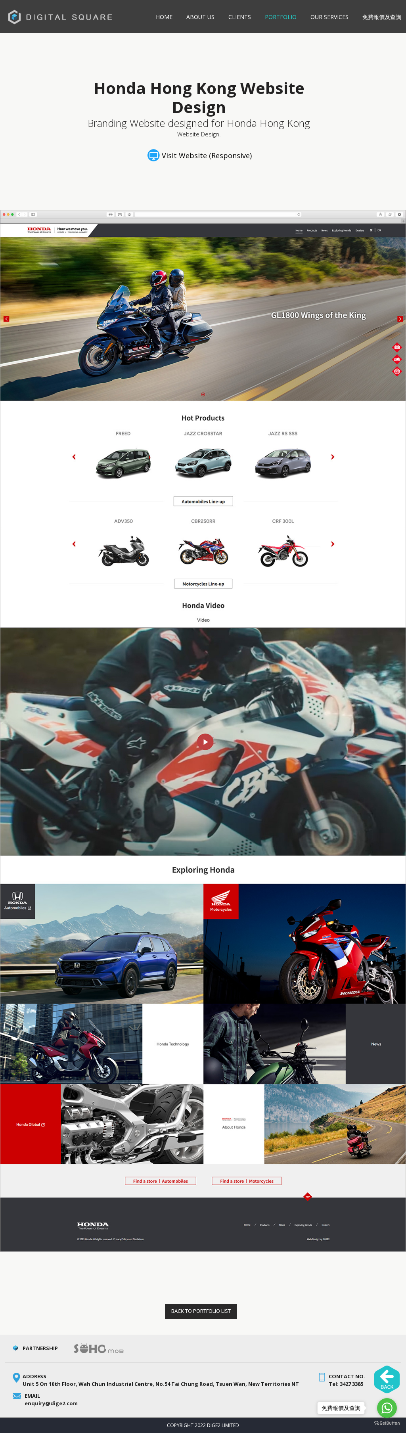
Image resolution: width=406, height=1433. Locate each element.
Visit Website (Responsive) (207, 155)
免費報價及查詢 (381, 17)
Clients (239, 17)
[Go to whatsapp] (387, 1408)
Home (164, 17)
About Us (200, 17)
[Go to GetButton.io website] (387, 1424)
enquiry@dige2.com (51, 1403)
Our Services (329, 17)
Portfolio (281, 17)
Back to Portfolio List (201, 1310)
